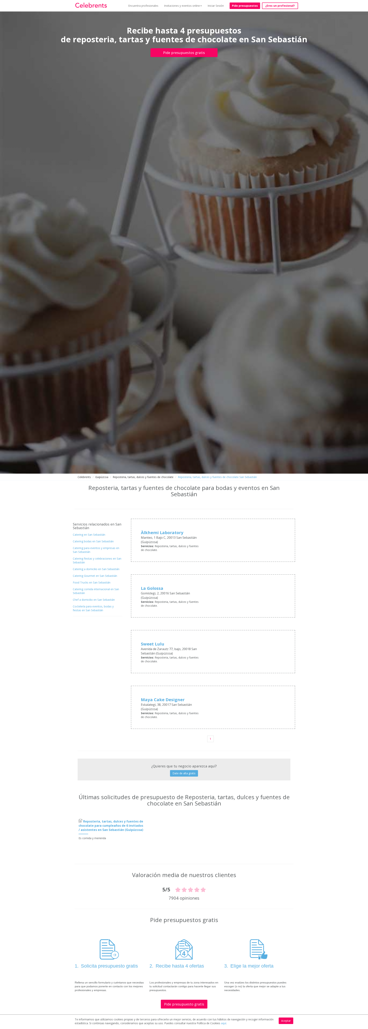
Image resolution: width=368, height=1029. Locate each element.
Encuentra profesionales (143, 5)
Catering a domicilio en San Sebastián (96, 569)
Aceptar (286, 1020)
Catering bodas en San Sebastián (93, 541)
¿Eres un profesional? (280, 5)
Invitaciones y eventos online (182, 5)
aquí (223, 1023)
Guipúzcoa (101, 477)
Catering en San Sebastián (89, 534)
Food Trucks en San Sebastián (91, 582)
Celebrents (84, 477)
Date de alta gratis (184, 773)
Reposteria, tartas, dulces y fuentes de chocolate (143, 477)
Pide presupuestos (245, 5)
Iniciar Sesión (216, 5)
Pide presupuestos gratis (184, 52)
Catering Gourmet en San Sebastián (95, 576)
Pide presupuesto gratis (184, 1004)
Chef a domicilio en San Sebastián (94, 599)
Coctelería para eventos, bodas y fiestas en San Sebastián (93, 608)
